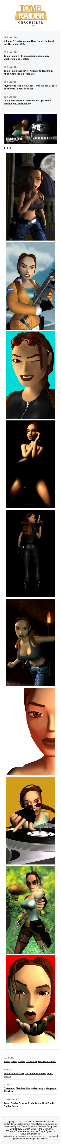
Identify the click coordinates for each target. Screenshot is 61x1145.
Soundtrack (17, 1073)
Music (7, 1073)
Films (50, 1073)
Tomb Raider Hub (37, 1103)
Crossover (9, 1088)
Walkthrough (38, 1088)
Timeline (8, 1091)
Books (7, 1076)
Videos (42, 1073)
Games (21, 1061)
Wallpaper (51, 1088)
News (14, 1061)
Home (7, 1061)
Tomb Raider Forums (15, 1103)
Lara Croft (31, 1061)
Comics (51, 1061)
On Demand (31, 1073)
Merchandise (23, 1088)
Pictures (42, 1061)
